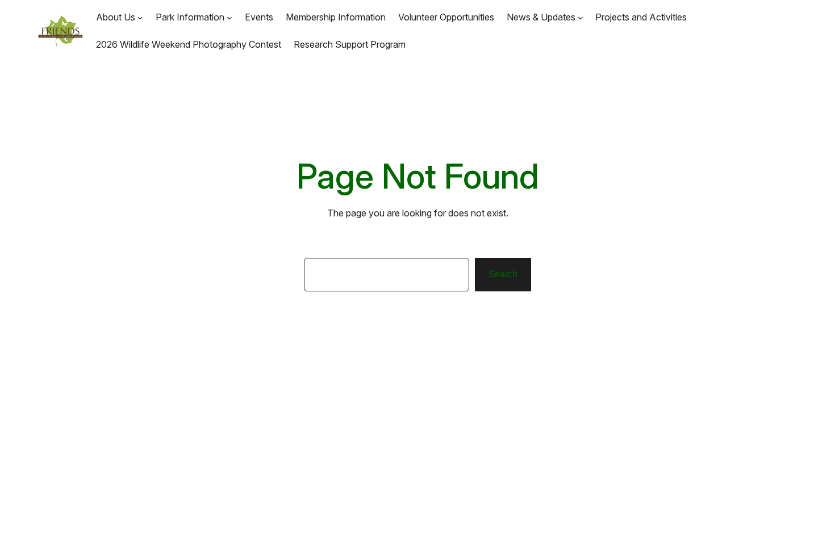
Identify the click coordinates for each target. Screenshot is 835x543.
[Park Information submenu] (229, 17)
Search (503, 274)
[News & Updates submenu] (580, 17)
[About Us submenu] (140, 17)
